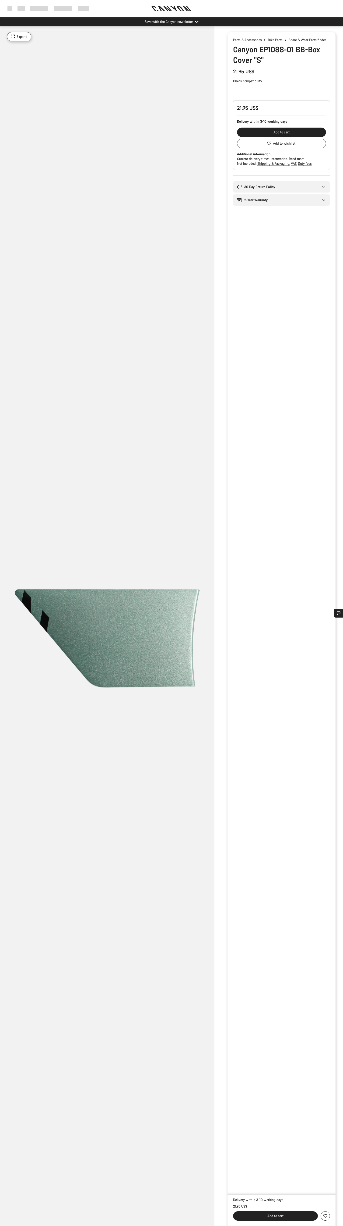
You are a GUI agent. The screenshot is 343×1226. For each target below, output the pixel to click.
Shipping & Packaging (273, 163)
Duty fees (305, 163)
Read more (296, 159)
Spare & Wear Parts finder (307, 40)
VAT (294, 163)
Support (83, 8)
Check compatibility (247, 81)
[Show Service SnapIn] (338, 613)
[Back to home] (171, 8)
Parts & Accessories (247, 40)
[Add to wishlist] (325, 1216)
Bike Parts (275, 40)
